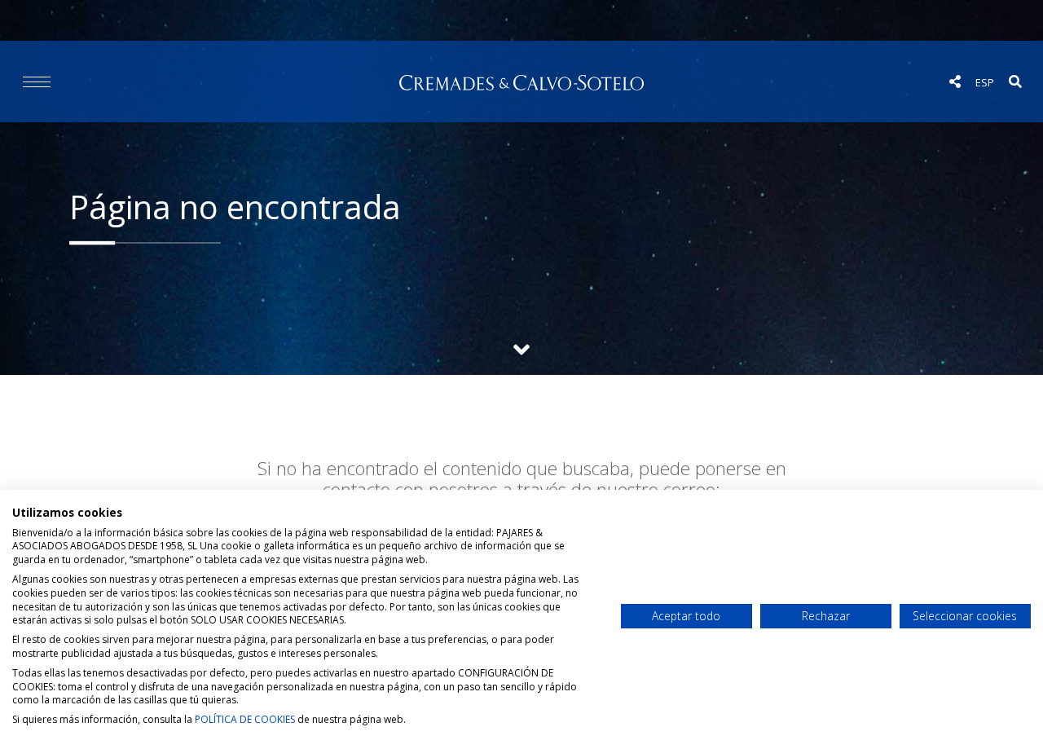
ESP (984, 82)
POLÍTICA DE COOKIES (245, 719)
